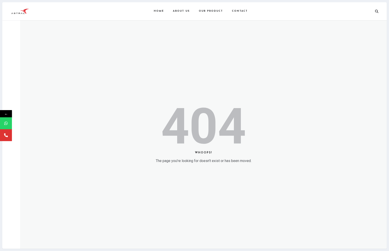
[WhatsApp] (6, 123)
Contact (240, 11)
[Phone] (6, 135)
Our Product (211, 11)
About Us (181, 11)
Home (159, 11)
